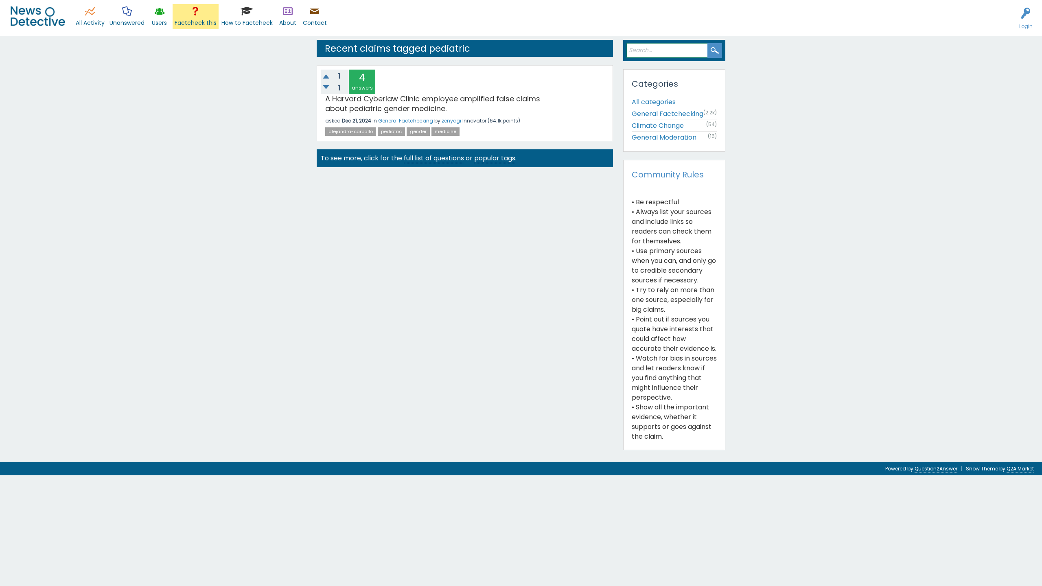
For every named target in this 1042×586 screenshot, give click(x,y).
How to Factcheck (247, 23)
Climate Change (658, 125)
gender (418, 131)
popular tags (494, 158)
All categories (654, 102)
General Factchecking (405, 120)
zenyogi (451, 120)
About (287, 23)
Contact (315, 23)
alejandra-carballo (350, 131)
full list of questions (434, 158)
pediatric (391, 131)
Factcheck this (196, 23)
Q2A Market (1020, 468)
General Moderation (664, 137)
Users (159, 23)
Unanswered (126, 23)
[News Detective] (37, 16)
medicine (445, 131)
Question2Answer (936, 468)
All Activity (90, 23)
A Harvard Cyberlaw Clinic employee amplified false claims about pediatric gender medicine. (432, 104)
